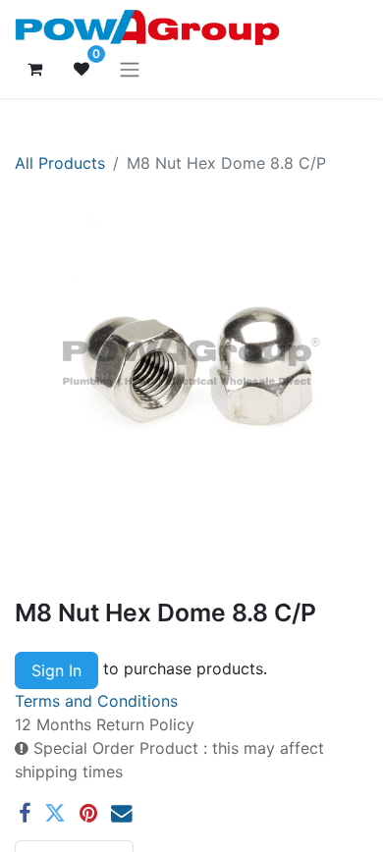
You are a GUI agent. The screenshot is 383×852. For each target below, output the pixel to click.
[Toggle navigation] (129, 68)
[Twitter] (55, 814)
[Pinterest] (88, 814)
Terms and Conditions (96, 701)
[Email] (122, 814)
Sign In (56, 670)
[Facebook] (24, 814)
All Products (60, 163)
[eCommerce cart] (34, 68)
